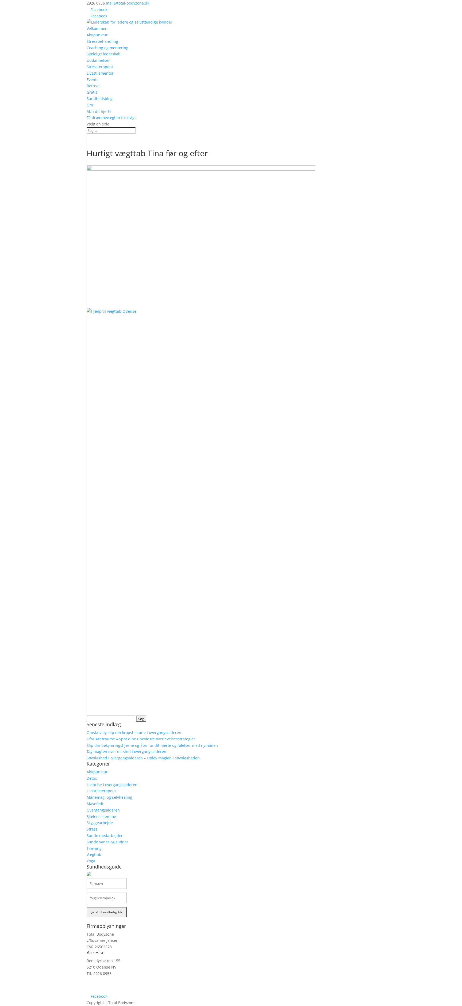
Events (92, 79)
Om (90, 105)
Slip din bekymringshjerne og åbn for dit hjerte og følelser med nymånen (152, 745)
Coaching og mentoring (107, 47)
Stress (92, 829)
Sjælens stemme (101, 816)
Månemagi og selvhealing (109, 797)
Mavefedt (95, 803)
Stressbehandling (102, 41)
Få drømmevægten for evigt (111, 117)
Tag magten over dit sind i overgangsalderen (126, 751)
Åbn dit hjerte (99, 111)
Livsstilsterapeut (101, 790)
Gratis (92, 92)
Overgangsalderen (103, 810)
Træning (94, 848)
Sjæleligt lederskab (104, 53)
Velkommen (97, 28)
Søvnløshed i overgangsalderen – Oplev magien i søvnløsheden (143, 757)
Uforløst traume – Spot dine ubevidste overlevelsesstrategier (141, 738)
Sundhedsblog (100, 98)
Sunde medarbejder (105, 835)
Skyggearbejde (100, 822)
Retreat (93, 85)
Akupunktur (97, 34)
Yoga (91, 860)
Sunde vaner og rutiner (107, 841)
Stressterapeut (100, 66)
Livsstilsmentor (100, 73)
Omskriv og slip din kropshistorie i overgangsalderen (134, 732)
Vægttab (94, 854)
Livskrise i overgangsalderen (112, 784)
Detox (92, 778)
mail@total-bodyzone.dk (108, 983)
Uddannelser (98, 60)
